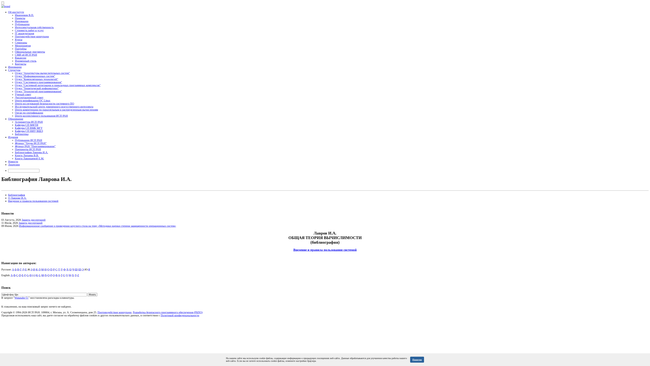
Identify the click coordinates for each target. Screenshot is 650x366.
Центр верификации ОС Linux (32, 100)
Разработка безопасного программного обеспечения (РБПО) (168, 312)
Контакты (20, 64)
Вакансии (20, 57)
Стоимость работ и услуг (29, 30)
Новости (13, 161)
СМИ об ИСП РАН (26, 54)
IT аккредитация (24, 33)
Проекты (20, 18)
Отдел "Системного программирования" (38, 82)
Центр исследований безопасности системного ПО (44, 103)
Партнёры (21, 48)
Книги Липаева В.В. (27, 155)
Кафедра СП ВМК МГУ (28, 128)
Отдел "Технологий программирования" (38, 91)
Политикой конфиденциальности (180, 315)
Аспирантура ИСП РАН (29, 121)
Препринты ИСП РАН (28, 149)
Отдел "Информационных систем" (35, 76)
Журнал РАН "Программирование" (35, 146)
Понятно (417, 360)
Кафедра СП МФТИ (26, 125)
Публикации (22, 24)
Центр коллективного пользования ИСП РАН (41, 115)
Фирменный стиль (25, 60)
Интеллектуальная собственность (34, 27)
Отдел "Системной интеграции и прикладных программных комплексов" (58, 85)
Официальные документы (30, 51)
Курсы (18, 39)
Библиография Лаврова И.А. (31, 152)
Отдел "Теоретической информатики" (37, 88)
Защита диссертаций (34, 219)
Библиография (16, 195)
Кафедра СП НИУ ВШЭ (29, 131)
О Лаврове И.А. (17, 198)
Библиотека (21, 134)
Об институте (16, 12)
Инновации (21, 21)
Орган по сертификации (29, 112)
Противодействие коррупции (32, 36)
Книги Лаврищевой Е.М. (29, 158)
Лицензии (14, 164)
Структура (14, 70)
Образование (15, 118)
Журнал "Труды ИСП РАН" (31, 143)
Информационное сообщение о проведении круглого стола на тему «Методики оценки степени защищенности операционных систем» (97, 226)
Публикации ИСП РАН (28, 140)
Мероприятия (23, 45)
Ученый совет (23, 94)
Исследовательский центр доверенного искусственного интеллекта (54, 106)
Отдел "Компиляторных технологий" (36, 79)
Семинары (21, 42)
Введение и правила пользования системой (33, 201)
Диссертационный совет (29, 97)
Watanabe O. (21, 297)
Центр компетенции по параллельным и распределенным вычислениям (56, 109)
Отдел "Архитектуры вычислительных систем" (42, 73)
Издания (13, 137)
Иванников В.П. (24, 15)
